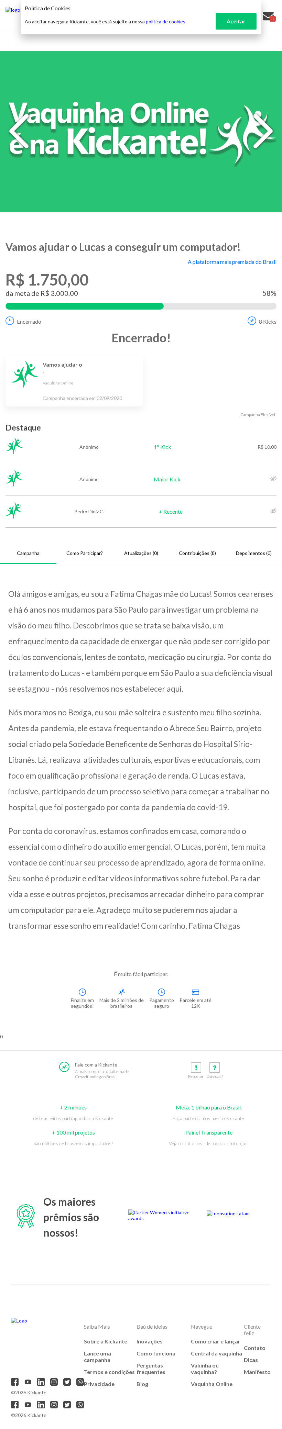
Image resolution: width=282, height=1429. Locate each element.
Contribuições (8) (197, 553)
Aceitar (236, 21)
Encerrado (29, 321)
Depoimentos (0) (254, 553)
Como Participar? (84, 553)
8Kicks (267, 321)
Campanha (28, 553)
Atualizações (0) (141, 553)
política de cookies (165, 21)
